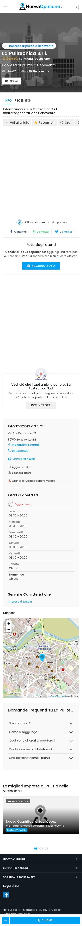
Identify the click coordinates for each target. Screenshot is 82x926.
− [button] (8, 629)
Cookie (56, 910)
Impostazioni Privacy (16, 913)
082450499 (20, 451)
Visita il (23, 459)
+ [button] (8, 623)
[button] (35, 848)
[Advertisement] (41, 170)
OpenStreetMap (58, 696)
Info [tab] (8, 100)
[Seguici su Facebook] (6, 894)
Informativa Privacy (34, 910)
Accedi (77, 7)
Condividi (20, 232)
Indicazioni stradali (25, 445)
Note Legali (10, 910)
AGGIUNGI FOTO (43, 266)
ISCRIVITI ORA (41, 405)
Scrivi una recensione (34, 59)
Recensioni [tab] (23, 100)
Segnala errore (21, 473)
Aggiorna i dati (21, 467)
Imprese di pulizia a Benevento (31, 46)
